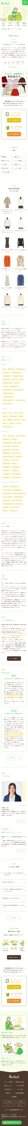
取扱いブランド (8, 1085)
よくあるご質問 (5, 172)
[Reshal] (14, 1076)
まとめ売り (4, 164)
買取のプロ (17, 164)
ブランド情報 (17, 160)
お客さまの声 (4, 168)
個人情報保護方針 (20, 1093)
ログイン (8, 1105)
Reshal (5, 3)
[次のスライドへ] (23, 821)
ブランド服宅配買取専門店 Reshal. (14, 1109)
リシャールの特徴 (12, 658)
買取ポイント (17, 157)
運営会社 (8, 1093)
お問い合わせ (20, 1105)
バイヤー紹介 (17, 168)
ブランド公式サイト (18, 564)
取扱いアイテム (5, 160)
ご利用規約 (14, 1096)
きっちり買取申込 (14, 134)
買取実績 (3, 157)
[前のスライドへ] (18, 821)
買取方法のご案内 (13, 957)
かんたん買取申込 (14, 120)
